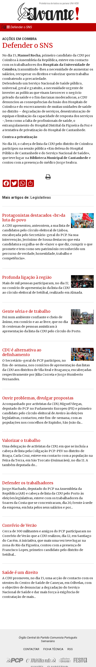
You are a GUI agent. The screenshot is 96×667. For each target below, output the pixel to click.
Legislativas (40, 197)
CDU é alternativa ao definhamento (21, 352)
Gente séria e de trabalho (26, 311)
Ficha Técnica (53, 649)
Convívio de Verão (19, 525)
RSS (70, 649)
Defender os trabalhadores (27, 483)
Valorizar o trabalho (21, 440)
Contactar (31, 649)
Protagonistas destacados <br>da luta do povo (33, 217)
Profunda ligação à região (27, 277)
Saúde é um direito (20, 572)
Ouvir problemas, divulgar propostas (37, 398)
